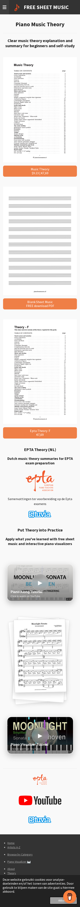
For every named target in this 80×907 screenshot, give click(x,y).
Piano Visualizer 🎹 (19, 861)
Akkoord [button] (63, 900)
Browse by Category (20, 854)
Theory (11, 873)
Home (11, 843)
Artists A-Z (13, 847)
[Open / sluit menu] (4, 7)
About (11, 869)
